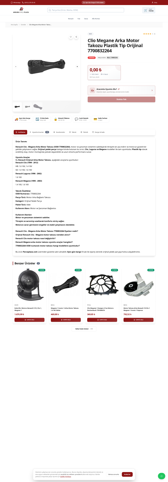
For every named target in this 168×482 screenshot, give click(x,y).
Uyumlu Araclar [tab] (40, 132)
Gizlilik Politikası (65, 476)
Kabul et (127, 474)
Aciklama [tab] (21, 132)
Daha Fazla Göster (84, 329)
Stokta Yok (121, 99)
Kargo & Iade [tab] (100, 132)
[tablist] (84, 132)
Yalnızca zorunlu (113, 474)
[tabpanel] (84, 196)
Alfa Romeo (96, 19)
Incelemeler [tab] (60, 132)
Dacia (86, 19)
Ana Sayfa (14, 25)
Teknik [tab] (85, 132)
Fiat (79, 19)
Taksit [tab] (74, 132)
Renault (70, 19)
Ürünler (23, 25)
